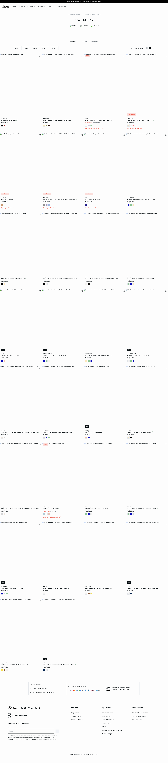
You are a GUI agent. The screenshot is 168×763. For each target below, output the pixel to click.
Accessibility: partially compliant (112, 730)
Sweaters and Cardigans (88, 14)
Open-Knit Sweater (8, 120)
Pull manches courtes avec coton (140, 279)
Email (10, 727)
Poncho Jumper (7, 199)
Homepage (71, 14)
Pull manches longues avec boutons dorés (60, 279)
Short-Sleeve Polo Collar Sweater (57, 120)
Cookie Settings (107, 734)
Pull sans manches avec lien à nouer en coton (19, 432)
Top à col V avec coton (10, 355)
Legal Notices (106, 716)
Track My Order (76, 716)
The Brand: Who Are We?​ (140, 713)
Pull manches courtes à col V (13, 279)
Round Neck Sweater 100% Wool (140, 120)
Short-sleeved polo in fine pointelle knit (59, 199)
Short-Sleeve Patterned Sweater (56, 588)
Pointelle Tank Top (50, 509)
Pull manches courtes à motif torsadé (142, 588)
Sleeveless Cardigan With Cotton (98, 588)
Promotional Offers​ (107, 713)
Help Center (75, 713)
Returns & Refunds (77, 720)
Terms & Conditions (108, 720)
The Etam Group (137, 720)
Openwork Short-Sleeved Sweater (98, 120)
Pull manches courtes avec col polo (58, 432)
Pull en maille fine (92, 199)
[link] (13, 6)
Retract (104, 727)
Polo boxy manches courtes (12, 588)
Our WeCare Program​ (139, 716)
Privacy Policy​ (106, 723)
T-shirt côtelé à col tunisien (54, 355)
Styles (98, 14)
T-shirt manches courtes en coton (141, 199)
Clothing (77, 14)
